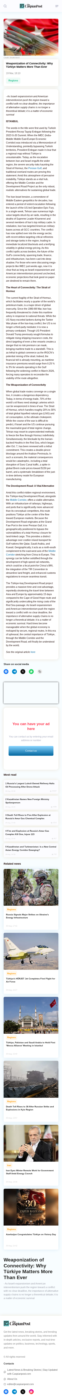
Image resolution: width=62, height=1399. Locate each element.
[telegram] (14, 671)
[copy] (39, 671)
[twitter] (22, 671)
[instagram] (31, 1391)
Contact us (31, 750)
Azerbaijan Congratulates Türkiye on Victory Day (31, 1234)
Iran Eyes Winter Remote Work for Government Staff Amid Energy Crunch (30, 1172)
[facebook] (6, 671)
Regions (13, 80)
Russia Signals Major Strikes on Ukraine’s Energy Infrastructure (27, 916)
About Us (12, 1379)
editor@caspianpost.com (20, 1384)
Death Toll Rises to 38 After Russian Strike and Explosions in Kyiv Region (30, 1108)
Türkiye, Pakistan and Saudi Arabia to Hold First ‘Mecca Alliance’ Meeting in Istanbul (30, 1044)
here (33, 652)
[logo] (31, 6)
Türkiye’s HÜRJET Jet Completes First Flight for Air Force (30, 980)
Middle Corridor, (18, 500)
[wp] (31, 671)
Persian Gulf (35, 168)
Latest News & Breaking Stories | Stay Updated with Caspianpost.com (32, 1372)
